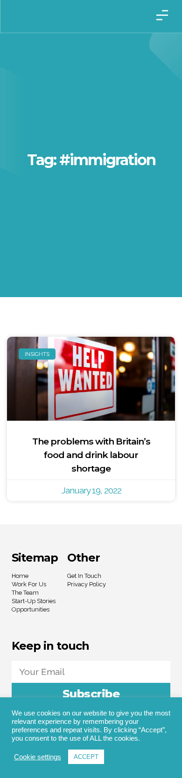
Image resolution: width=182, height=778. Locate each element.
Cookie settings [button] (37, 757)
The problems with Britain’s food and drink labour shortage (91, 455)
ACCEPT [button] (86, 756)
